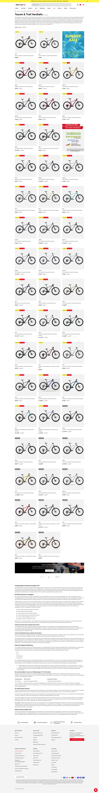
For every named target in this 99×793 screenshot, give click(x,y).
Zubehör (30, 8)
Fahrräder (23, 8)
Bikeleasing (35, 742)
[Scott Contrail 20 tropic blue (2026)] (73, 197)
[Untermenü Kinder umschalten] (51, 8)
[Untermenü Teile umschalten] (38, 8)
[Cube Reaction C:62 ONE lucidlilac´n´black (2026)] (49, 416)
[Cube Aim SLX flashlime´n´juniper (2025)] (26, 479)
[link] (41, 577)
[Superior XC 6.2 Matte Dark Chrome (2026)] (73, 166)
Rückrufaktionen (18, 770)
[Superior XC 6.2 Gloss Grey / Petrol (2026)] (49, 259)
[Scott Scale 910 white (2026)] (49, 448)
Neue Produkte (36, 751)
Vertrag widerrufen (19, 751)
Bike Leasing (73, 8)
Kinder (49, 8)
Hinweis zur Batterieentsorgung (22, 768)
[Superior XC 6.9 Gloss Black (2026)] (49, 73)
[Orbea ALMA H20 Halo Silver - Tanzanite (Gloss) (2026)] (49, 479)
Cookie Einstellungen (19, 757)
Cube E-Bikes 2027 (37, 760)
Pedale (52, 764)
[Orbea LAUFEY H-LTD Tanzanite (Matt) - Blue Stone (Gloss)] (73, 416)
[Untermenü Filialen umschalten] (68, 8)
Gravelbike (53, 762)
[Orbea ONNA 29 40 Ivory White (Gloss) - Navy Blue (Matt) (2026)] (26, 166)
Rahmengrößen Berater (56, 737)
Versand (35, 737)
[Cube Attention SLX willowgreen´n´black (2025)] (26, 543)
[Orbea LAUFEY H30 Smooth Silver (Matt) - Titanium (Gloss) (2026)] (49, 320)
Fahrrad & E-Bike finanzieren (39, 744)
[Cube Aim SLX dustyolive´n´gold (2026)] (26, 42)
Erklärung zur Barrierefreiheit (21, 766)
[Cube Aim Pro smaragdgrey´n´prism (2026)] (49, 42)
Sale (54, 8)
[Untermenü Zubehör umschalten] (33, 8)
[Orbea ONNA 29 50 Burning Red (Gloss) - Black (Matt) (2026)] (49, 104)
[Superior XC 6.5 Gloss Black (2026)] (26, 228)
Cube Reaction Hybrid (56, 755)
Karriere (16, 735)
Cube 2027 (35, 757)
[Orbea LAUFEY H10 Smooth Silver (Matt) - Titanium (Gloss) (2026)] (73, 448)
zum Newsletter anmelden (77, 739)
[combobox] (51, 4)
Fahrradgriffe (54, 769)
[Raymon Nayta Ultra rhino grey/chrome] (73, 479)
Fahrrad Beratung (55, 732)
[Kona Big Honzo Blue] (26, 290)
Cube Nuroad (54, 751)
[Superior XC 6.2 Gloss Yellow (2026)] (73, 73)
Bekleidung (42, 8)
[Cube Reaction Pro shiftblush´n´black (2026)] (49, 543)
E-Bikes (16, 8)
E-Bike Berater (54, 735)
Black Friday (35, 764)
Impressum (17, 763)
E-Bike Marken (36, 762)
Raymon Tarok (54, 760)
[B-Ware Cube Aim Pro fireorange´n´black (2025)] (26, 510)
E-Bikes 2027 (36, 755)
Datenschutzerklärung (19, 755)
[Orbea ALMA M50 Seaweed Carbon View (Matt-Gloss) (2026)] (26, 135)
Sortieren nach (18, 27)
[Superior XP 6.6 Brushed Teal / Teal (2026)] (49, 166)
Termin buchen (49, 570)
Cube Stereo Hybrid (55, 757)
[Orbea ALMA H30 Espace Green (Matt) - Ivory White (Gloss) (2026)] (26, 353)
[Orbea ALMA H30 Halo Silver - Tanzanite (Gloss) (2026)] (26, 448)
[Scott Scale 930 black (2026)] (26, 320)
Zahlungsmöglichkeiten (38, 735)
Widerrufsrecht (18, 753)
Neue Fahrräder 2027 (37, 753)
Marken (59, 8)
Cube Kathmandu (55, 753)
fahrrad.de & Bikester (20, 788)
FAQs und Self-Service (38, 732)
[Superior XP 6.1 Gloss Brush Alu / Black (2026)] (26, 259)
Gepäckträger (54, 771)
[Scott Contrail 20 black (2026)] (73, 510)
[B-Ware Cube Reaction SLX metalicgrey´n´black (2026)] (49, 510)
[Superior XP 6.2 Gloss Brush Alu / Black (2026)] (73, 228)
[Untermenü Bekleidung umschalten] (45, 8)
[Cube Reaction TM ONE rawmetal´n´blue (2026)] (26, 416)
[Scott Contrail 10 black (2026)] (26, 385)
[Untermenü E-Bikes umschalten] (19, 8)
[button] (80, 4)
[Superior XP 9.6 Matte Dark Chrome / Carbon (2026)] (49, 228)
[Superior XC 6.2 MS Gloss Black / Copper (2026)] (26, 104)
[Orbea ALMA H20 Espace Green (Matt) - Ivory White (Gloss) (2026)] (73, 320)
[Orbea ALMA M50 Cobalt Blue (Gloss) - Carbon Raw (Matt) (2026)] (49, 385)
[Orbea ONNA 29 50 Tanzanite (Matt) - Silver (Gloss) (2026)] (49, 290)
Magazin (53, 739)
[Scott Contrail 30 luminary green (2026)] (49, 197)
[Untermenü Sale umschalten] (56, 8)
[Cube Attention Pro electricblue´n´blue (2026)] (73, 385)
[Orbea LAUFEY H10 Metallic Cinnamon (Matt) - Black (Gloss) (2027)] (73, 290)
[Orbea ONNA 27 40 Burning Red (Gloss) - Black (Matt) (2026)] (26, 73)
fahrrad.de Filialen (19, 737)
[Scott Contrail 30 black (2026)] (49, 135)
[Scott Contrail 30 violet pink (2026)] (26, 197)
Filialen (65, 8)
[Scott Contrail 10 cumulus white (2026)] (73, 353)
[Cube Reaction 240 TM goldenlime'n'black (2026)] (49, 353)
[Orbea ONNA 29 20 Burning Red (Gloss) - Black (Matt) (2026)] (73, 104)
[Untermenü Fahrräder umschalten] (26, 8)
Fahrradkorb (54, 767)
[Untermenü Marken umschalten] (62, 8)
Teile (36, 8)
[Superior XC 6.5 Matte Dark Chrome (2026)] (73, 259)
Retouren (35, 739)
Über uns (17, 732)
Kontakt (16, 739)
